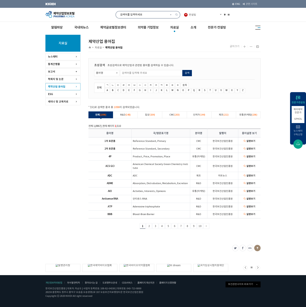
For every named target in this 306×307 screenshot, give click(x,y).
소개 (193, 27)
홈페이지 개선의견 (145, 282)
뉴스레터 (53, 56)
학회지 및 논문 (56, 79)
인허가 (199, 114)
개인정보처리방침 (54, 282)
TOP (298, 144)
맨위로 (257, 248)
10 (200, 226)
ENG (237, 4)
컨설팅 (190, 14)
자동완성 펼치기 (171, 14)
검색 (187, 73)
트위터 (235, 248)
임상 (150, 114)
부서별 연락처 (73, 282)
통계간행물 (54, 64)
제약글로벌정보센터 (113, 27)
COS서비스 (127, 282)
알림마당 (57, 27)
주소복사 (250, 248)
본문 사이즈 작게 (251, 46)
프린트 (257, 46)
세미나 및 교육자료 (58, 101)
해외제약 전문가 (298, 111)
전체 (99, 87)
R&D (125, 114)
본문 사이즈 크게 (244, 46)
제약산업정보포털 (60, 14)
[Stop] (228, 14)
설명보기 (250, 141)
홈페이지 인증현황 (167, 282)
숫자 (184, 85)
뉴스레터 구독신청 (298, 133)
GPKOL (298, 119)
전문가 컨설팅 (217, 27)
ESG (50, 94)
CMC (174, 114)
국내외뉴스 (81, 27)
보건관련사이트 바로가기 (240, 284)
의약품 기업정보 (148, 27)
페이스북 (243, 248)
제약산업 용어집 (56, 86)
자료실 (174, 27)
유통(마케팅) (248, 114)
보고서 (51, 71)
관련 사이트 (251, 4)
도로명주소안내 (109, 282)
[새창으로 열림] (53, 4)
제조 (224, 114)
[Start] (225, 14)
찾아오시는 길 (91, 282)
